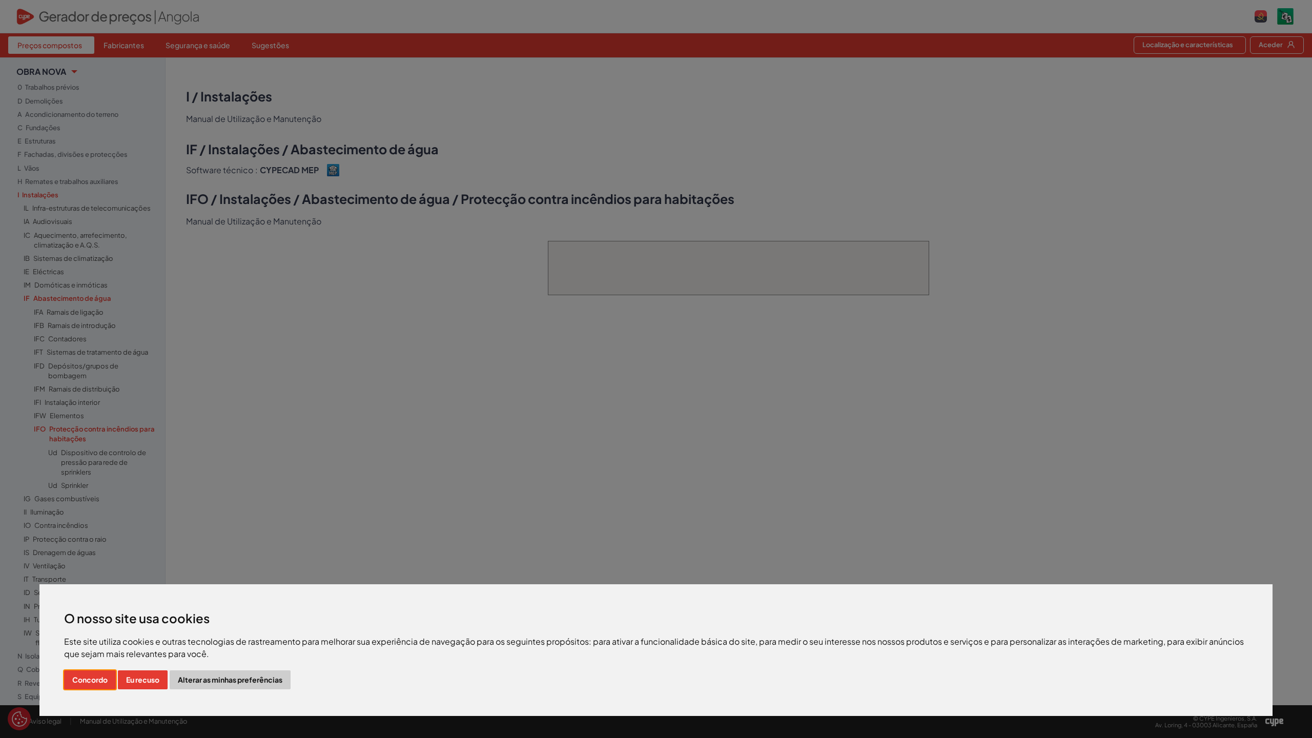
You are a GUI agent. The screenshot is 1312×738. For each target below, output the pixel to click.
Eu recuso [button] (142, 679)
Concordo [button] (90, 679)
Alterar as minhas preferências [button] (230, 679)
